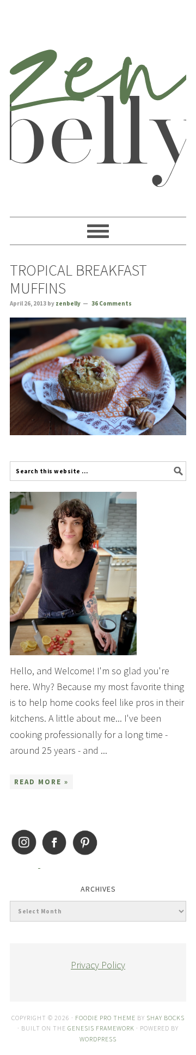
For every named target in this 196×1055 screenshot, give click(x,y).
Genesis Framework (101, 1028)
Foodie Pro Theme (105, 1018)
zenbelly (98, 103)
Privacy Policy (98, 965)
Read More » (41, 781)
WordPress (98, 1039)
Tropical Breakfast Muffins (78, 279)
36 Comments (111, 303)
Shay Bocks (165, 1018)
